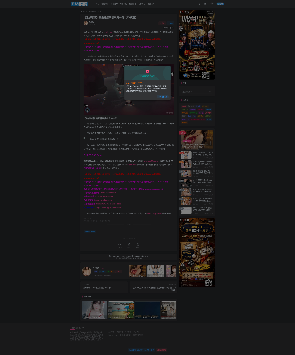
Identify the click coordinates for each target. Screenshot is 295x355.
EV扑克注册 (163, 96)
